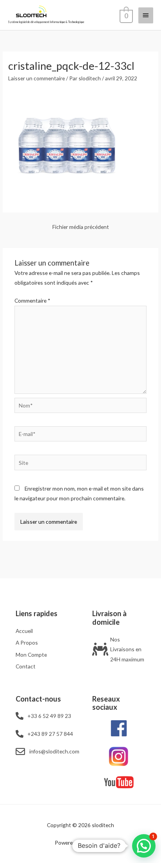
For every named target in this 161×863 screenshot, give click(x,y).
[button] (144, 846)
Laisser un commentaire (36, 78)
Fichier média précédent (80, 226)
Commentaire (32, 300)
